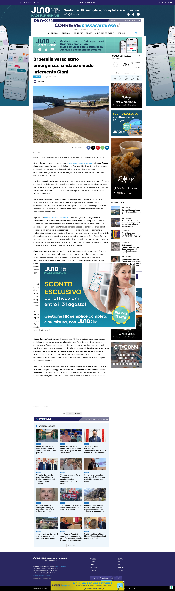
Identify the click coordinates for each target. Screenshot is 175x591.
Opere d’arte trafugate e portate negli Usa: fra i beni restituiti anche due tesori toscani (94, 478)
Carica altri (71, 545)
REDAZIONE (40, 81)
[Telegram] (162, 2)
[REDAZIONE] (35, 81)
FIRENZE (93, 564)
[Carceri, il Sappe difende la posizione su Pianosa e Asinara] (115, 210)
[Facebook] (157, 2)
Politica (37, 77)
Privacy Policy (47, 578)
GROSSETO (94, 567)
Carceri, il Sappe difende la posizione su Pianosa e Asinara (131, 212)
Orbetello (77, 413)
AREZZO (93, 559)
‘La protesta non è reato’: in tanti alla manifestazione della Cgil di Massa (70, 507)
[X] (168, 2)
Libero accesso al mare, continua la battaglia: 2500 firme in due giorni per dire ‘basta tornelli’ (70, 449)
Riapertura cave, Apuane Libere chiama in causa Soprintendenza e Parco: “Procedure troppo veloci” (94, 508)
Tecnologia (125, 230)
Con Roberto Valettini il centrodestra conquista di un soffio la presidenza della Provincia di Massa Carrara (71, 537)
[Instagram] (159, 2)
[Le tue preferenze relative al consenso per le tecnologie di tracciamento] (171, 587)
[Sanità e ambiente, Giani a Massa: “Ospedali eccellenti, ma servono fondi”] (95, 523)
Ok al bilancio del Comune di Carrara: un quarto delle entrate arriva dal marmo (47, 536)
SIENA (120, 570)
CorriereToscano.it (61, 566)
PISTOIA (121, 564)
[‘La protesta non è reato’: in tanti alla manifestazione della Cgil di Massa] (71, 494)
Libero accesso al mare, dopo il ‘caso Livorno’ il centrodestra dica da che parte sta (46, 449)
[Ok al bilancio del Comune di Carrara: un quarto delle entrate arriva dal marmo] (47, 523)
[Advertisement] (71, 391)
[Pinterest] (98, 148)
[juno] (87, 326)
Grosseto (70, 413)
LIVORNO (93, 570)
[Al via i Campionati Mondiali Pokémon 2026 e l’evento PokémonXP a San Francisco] (115, 234)
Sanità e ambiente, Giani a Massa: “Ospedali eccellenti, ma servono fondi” (95, 536)
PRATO (121, 567)
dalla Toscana (126, 207)
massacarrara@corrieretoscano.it (42, 575)
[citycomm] (87, 590)
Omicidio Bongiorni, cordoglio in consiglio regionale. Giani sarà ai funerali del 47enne (45, 508)
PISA (120, 562)
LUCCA (120, 559)
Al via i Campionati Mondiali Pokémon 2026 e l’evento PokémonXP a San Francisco (132, 236)
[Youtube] (171, 2)
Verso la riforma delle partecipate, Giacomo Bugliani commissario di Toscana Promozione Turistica (45, 479)
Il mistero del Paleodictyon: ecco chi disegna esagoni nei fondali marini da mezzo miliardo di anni (130, 249)
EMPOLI (93, 562)
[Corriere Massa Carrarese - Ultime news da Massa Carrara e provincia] (87, 27)
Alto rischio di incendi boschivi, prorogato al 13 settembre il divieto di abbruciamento (131, 224)
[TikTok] (165, 2)
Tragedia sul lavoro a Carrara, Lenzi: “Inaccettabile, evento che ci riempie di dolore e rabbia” (95, 449)
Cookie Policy (37, 578)
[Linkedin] (107, 148)
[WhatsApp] (102, 148)
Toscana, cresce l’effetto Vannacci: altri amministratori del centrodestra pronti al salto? (70, 479)
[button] (136, 33)
